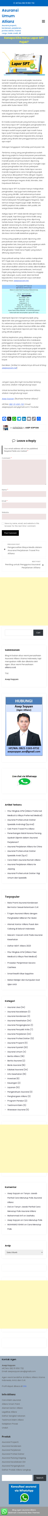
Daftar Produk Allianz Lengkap (16, 1469)
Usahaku (30, 1215)
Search (39, 1477)
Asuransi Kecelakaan (17, 1011)
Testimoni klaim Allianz (13, 1419)
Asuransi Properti (15, 1042)
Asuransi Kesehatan (16, 1020)
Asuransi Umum (14, 1051)
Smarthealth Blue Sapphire (20, 973)
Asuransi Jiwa (13, 1007)
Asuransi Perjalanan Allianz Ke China (24, 846)
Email (5, 501)
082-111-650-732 (16, 404)
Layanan (11, 1087)
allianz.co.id (10, 667)
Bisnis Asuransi (14, 1065)
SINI (24, 1386)
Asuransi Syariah (15, 1047)
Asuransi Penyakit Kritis (18, 1029)
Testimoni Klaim (15, 1105)
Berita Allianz (13, 1056)
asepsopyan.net (21, 280)
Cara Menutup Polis (33, 1220)
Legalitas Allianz (9, 1412)
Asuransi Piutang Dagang (14, 1458)
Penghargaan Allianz (17, 1096)
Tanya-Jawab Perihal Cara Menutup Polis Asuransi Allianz (24, 1198)
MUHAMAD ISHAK (15, 1224)
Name (5, 490)
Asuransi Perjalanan (16, 1034)
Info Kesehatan (14, 1074)
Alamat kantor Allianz (12, 1408)
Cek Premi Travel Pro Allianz (20, 828)
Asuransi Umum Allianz (10, 16)
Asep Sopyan (8, 398)
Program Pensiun (15, 1100)
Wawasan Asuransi (16, 1109)
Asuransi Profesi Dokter (18, 1038)
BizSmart (12, 1512)
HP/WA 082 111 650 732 (24, 3)
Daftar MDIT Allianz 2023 (19, 945)
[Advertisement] (24, 601)
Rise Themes (34, 1512)
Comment (7, 458)
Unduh (5, 1427)
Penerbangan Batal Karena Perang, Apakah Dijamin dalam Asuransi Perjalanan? (24, 838)
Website (5, 512)
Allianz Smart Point (11, 1404)
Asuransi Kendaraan (17, 1016)
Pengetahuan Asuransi (18, 1091)
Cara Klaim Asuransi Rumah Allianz (23, 860)
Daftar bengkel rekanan (13, 1415)
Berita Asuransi (14, 1060)
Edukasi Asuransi (15, 1069)
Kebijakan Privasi (10, 1423)
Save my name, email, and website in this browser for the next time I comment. (22, 524)
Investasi (11, 1078)
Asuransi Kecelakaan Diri (13, 1461)
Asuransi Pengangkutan (18, 1025)
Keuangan (12, 1083)
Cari (38, 632)
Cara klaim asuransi (11, 1400)
